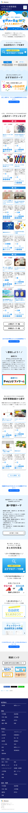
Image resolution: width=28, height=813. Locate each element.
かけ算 (3, 738)
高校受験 (16, 714)
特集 (15, 723)
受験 (2, 711)
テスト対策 (4, 744)
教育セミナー (17, 705)
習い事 (15, 765)
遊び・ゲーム (17, 771)
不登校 (15, 774)
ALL (7, 62)
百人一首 (16, 738)
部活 (3, 747)
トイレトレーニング (6, 768)
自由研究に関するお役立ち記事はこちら (13, 663)
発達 (3, 774)
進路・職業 (4, 723)
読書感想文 (16, 735)
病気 (15, 762)
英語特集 (4, 753)
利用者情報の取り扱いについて (6, 803)
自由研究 (4, 735)
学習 (15, 744)
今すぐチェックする (14, 101)
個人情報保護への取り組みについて (7, 804)
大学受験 (16, 717)
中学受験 (4, 714)
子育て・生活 (5, 759)
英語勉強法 (16, 750)
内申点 (15, 720)
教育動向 (4, 702)
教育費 (3, 705)
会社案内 (2, 806)
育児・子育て (5, 762)
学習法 (3, 729)
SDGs (3, 731)
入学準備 (4, 771)
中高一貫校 (4, 717)
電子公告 (2, 807)
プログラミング (17, 731)
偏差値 (3, 720)
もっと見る (13, 475)
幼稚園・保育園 (17, 768)
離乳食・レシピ (5, 765)
